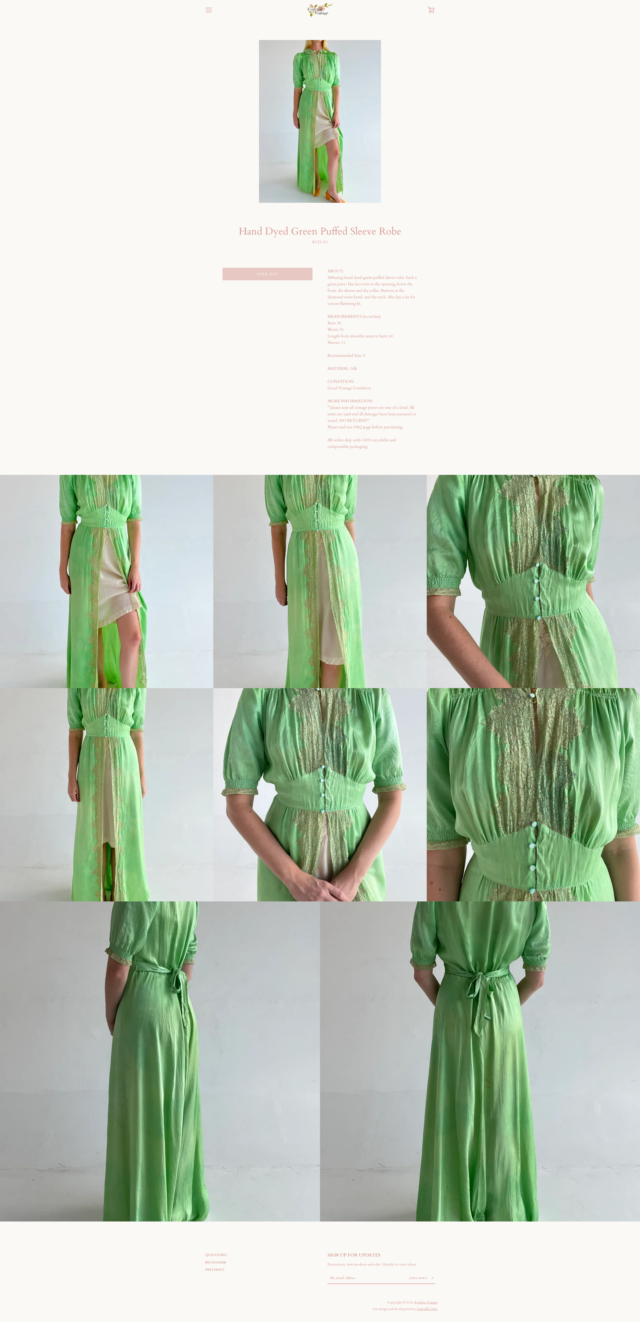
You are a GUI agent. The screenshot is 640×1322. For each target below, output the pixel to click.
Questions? (216, 1255)
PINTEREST (215, 1270)
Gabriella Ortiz (427, 1309)
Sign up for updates (354, 1255)
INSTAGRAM (215, 1262)
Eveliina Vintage (426, 1302)
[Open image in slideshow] (320, 121)
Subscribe (418, 1278)
